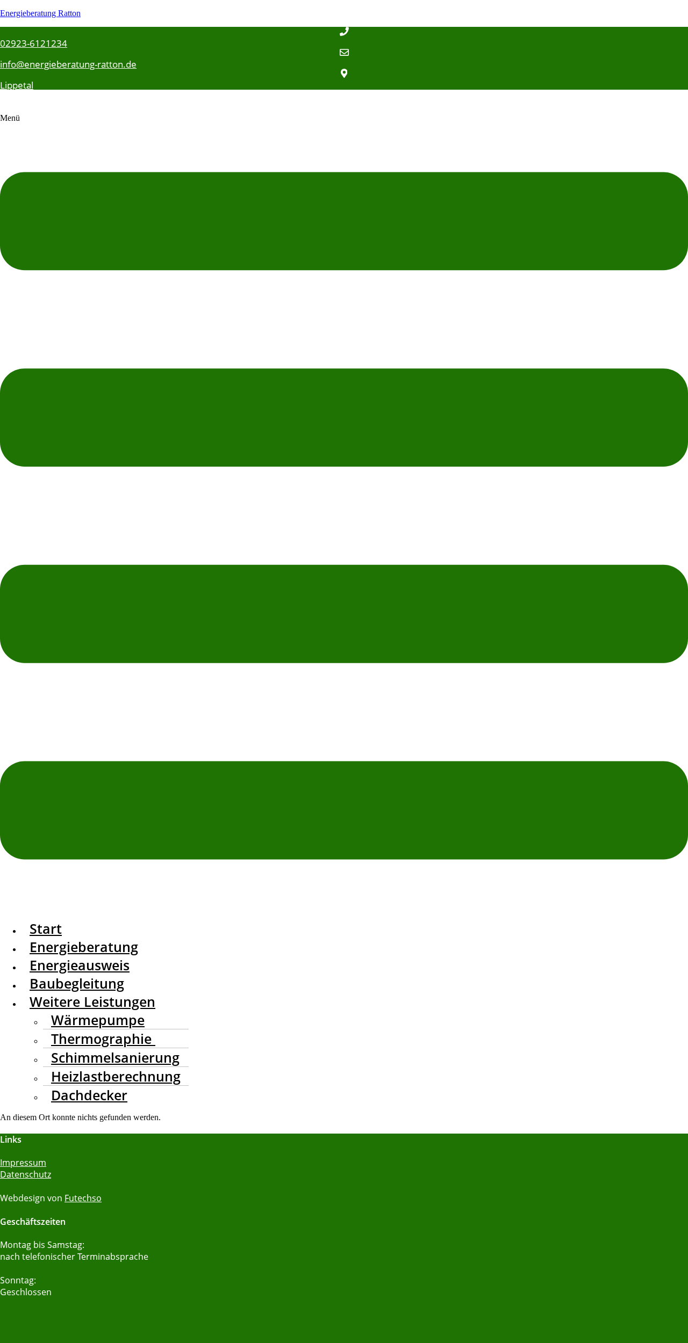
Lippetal (16, 85)
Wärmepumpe (98, 1020)
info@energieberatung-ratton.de (68, 64)
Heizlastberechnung (116, 1076)
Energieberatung (84, 947)
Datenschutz (25, 1174)
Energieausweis (80, 965)
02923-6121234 (33, 43)
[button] (344, 512)
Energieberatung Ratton (40, 13)
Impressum (23, 1162)
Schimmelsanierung (115, 1057)
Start (46, 928)
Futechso (83, 1198)
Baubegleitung (77, 983)
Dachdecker (89, 1095)
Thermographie (103, 1038)
